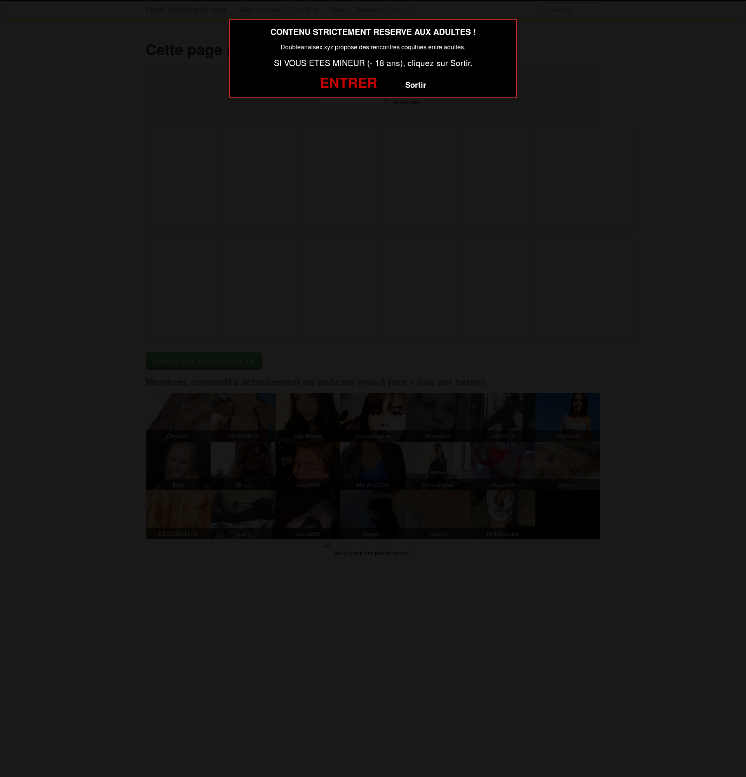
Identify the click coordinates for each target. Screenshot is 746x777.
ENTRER (348, 82)
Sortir (415, 84)
